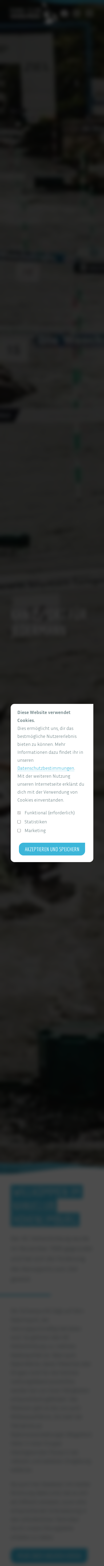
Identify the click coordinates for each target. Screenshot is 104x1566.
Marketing (35, 830)
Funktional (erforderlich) (50, 812)
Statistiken (36, 821)
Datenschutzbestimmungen (45, 768)
